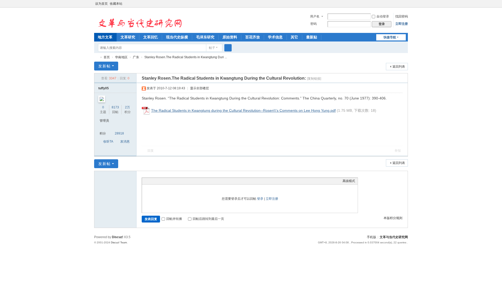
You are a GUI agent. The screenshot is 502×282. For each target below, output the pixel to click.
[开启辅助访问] (400, 3)
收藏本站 (116, 3)
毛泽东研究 (205, 37)
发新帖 (104, 66)
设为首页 (101, 3)
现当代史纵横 (177, 37)
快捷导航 (390, 37)
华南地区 (121, 57)
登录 (260, 199)
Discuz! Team (119, 242)
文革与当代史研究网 (96, 57)
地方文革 (105, 37)
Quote (170, 181)
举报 (398, 150)
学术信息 (275, 37)
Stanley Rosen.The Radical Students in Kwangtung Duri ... (185, 57)
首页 (107, 57)
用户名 (315, 16)
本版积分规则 (393, 218)
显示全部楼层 (199, 88)
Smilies (183, 181)
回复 (150, 150)
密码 (313, 24)
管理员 (104, 120)
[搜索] (228, 47)
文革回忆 (150, 37)
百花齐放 (252, 37)
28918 (119, 133)
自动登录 (382, 16)
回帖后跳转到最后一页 (208, 219)
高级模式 (349, 181)
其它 (294, 37)
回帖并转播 (174, 219)
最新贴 (311, 37)
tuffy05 (103, 88)
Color (151, 181)
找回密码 (401, 16)
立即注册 (401, 24)
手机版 (371, 237)
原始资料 (230, 37)
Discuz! (117, 237)
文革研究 (128, 37)
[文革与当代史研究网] (138, 20)
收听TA (108, 141)
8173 (115, 107)
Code (177, 181)
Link (164, 181)
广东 (136, 57)
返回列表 (398, 66)
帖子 (212, 48)
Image (157, 181)
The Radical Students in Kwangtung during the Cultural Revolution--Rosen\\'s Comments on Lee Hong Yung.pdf (243, 110)
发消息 (125, 141)
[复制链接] (314, 78)
